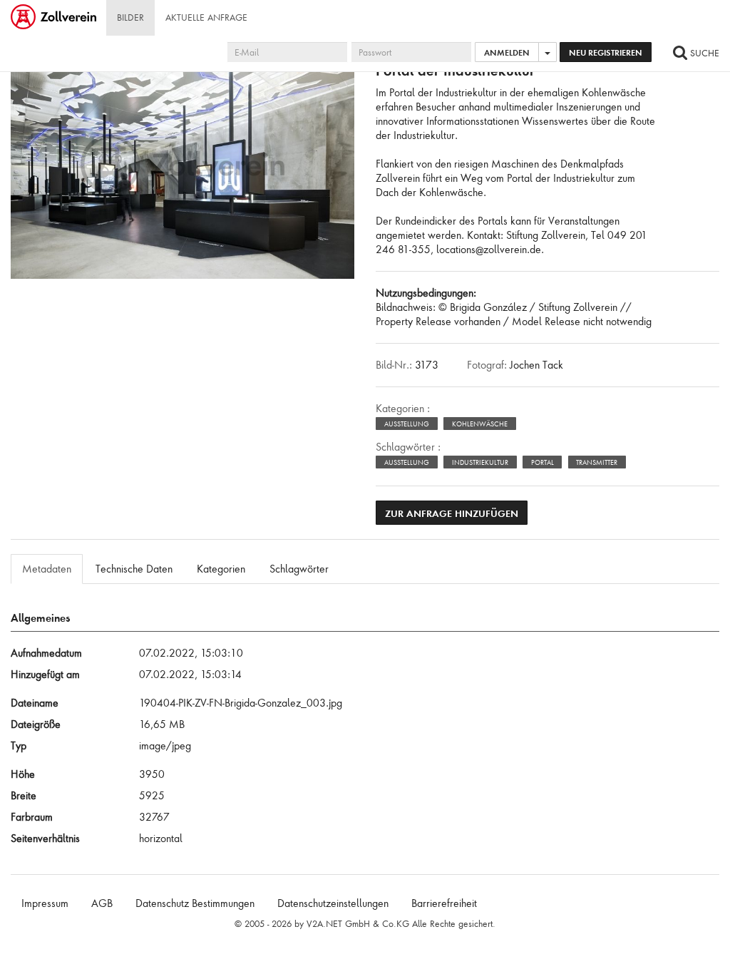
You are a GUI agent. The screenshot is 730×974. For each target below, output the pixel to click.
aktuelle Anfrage (206, 17)
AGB (102, 903)
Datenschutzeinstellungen (333, 903)
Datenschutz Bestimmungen (195, 903)
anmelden (507, 52)
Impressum (44, 903)
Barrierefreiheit (444, 903)
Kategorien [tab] (221, 569)
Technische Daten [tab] (134, 569)
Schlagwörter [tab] (299, 569)
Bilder (130, 17)
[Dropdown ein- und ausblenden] (547, 52)
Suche (703, 53)
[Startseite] (55, 18)
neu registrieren (605, 52)
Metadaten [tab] (46, 569)
